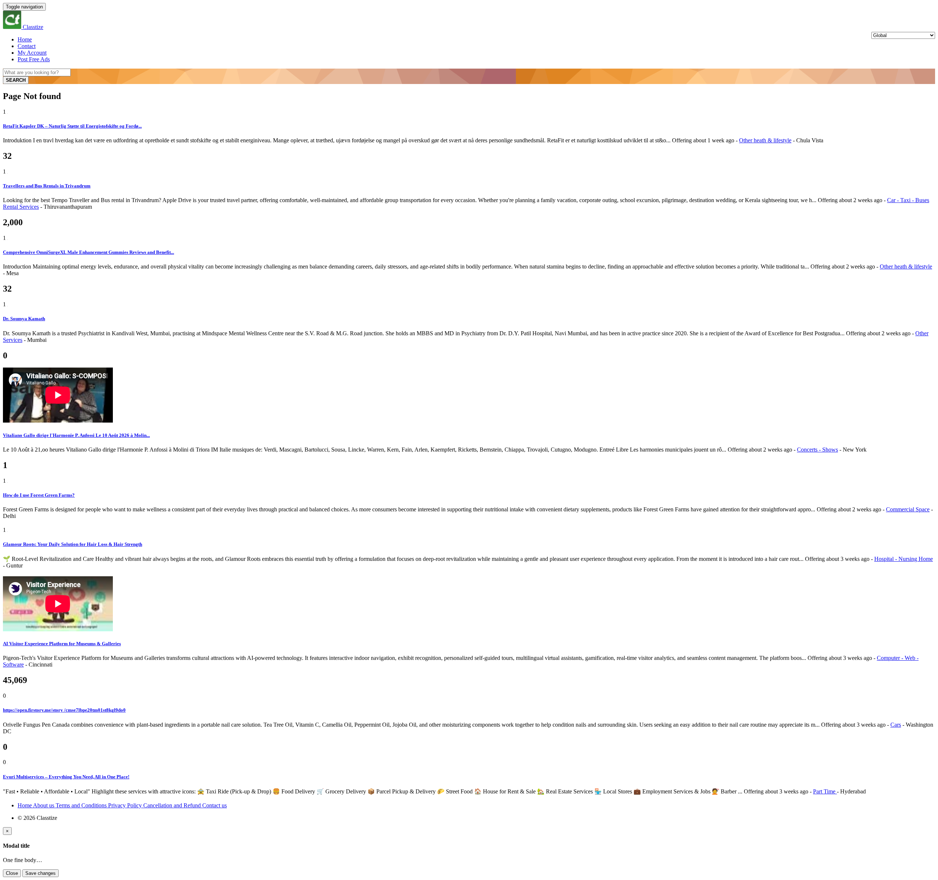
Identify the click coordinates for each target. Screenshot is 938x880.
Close (12, 873)
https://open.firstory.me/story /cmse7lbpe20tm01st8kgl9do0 (64, 710)
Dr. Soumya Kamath (24, 318)
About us (44, 805)
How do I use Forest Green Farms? (39, 495)
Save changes (40, 873)
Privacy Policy (125, 805)
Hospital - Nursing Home (903, 559)
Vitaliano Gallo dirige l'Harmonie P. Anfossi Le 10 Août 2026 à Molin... (76, 435)
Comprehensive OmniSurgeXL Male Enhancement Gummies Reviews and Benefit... (88, 252)
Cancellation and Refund (172, 805)
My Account (32, 53)
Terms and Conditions (82, 805)
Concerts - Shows (817, 449)
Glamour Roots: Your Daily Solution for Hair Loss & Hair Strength (72, 544)
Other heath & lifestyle (765, 140)
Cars (895, 725)
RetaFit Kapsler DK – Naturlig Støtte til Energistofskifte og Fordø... (72, 126)
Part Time (825, 791)
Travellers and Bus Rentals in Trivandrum (47, 186)
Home (25, 39)
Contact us (214, 805)
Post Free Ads (34, 59)
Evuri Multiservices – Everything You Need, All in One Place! (66, 776)
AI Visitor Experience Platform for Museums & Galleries (62, 643)
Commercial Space (908, 509)
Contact (27, 46)
